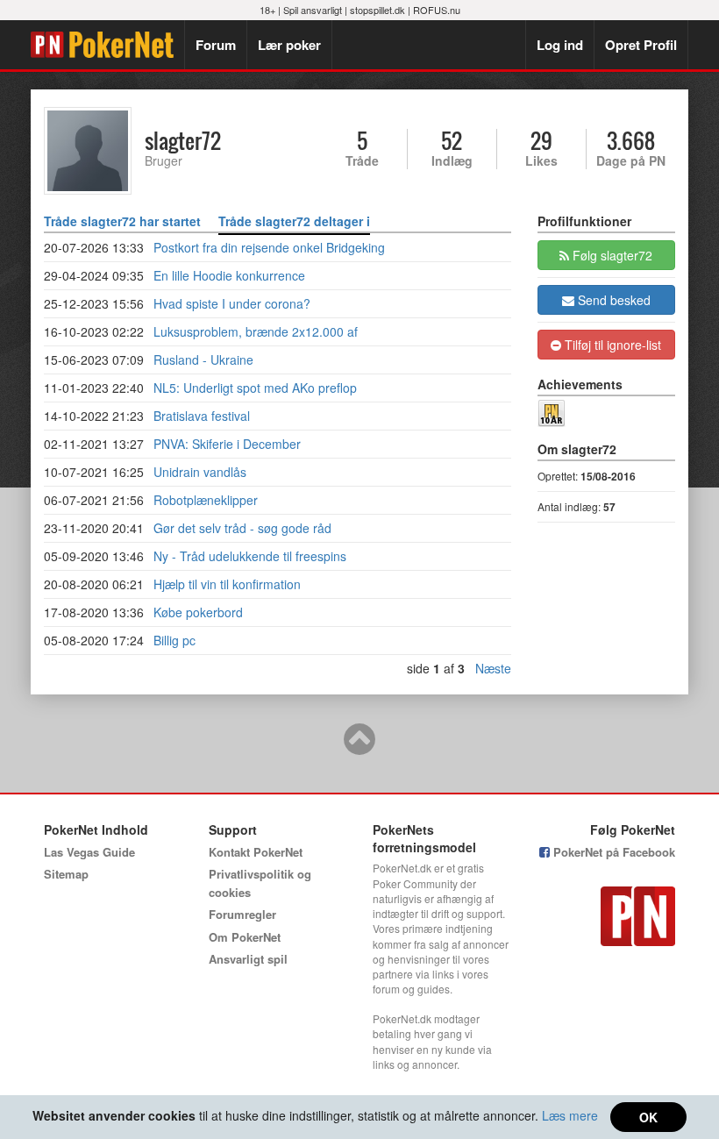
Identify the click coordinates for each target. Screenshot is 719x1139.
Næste (493, 668)
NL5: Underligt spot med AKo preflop (255, 387)
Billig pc (174, 640)
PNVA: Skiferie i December (227, 443)
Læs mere (570, 1115)
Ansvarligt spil (248, 958)
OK (648, 1117)
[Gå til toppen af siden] (359, 747)
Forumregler (242, 914)
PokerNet (107, 44)
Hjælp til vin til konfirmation (227, 584)
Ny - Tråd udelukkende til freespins (249, 556)
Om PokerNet (245, 937)
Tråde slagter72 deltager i (294, 221)
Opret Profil (641, 44)
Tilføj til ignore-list (611, 344)
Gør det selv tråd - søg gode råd (242, 528)
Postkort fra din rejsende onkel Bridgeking (269, 247)
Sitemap (66, 873)
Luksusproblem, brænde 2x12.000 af (255, 331)
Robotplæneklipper (205, 500)
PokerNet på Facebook (612, 852)
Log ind (560, 44)
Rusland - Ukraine (203, 359)
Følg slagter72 (610, 255)
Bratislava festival (201, 415)
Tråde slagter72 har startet (122, 221)
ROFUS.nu (436, 10)
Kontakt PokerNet (256, 852)
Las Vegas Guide (89, 852)
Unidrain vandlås (199, 472)
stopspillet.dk (377, 10)
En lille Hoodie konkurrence (229, 275)
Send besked (612, 300)
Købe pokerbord (198, 612)
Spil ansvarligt (312, 10)
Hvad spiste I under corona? (231, 303)
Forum (216, 44)
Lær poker (289, 44)
